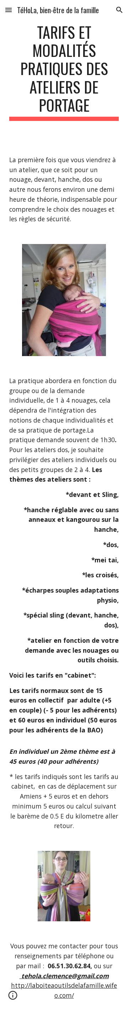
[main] (64, 72)
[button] (8, 10)
